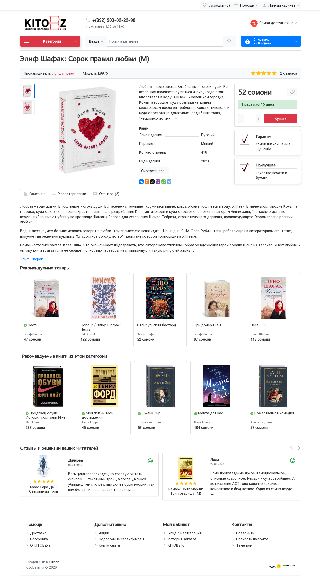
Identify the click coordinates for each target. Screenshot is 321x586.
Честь (33, 324)
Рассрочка (39, 538)
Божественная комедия (274, 412)
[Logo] (45, 22)
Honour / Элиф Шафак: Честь (101, 327)
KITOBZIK (176, 545)
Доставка (38, 532)
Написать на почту (252, 538)
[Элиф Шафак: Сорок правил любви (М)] (87, 130)
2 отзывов (288, 73)
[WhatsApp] (163, 181)
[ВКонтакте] (141, 181)
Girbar (54, 561)
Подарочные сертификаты (121, 538)
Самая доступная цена (277, 22)
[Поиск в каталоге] (229, 41)
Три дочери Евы (207, 324)
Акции (104, 532)
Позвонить (245, 532)
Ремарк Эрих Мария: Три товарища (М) (43, 491)
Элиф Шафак (31, 258)
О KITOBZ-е (40, 545)
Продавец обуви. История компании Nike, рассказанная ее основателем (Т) (46, 419)
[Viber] (158, 181)
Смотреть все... (154, 170)
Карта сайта (109, 545)
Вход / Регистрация (185, 532)
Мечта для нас (210, 412)
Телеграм (244, 545)
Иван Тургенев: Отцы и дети (185, 489)
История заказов (182, 538)
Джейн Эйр (151, 412)
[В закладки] (292, 92)
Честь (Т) (259, 324)
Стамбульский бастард (156, 324)
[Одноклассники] (147, 181)
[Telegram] (169, 181)
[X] (152, 181)
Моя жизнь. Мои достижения (97, 415)
